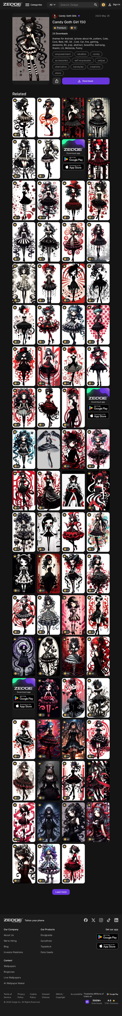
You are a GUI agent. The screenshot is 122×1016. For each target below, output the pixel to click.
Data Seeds (47, 952)
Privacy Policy (21, 995)
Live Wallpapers (12, 977)
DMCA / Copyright (60, 995)
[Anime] (73, 490)
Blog (6, 946)
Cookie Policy (33, 995)
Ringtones (9, 971)
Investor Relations (13, 952)
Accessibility (76, 994)
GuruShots (46, 940)
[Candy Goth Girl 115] (48, 117)
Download (87, 81)
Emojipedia (46, 935)
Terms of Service (8, 995)
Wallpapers (10, 966)
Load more (61, 892)
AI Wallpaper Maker (14, 983)
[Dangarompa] (48, 449)
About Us (9, 935)
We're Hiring (10, 940)
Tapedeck (46, 946)
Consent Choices (46, 995)
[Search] (95, 4)
